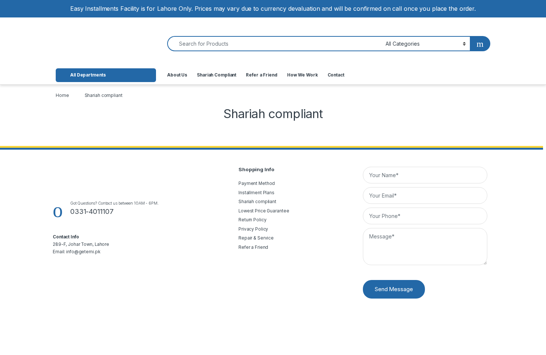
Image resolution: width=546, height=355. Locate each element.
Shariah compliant (257, 201)
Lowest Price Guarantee (263, 211)
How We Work (302, 75)
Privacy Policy (253, 229)
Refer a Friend (261, 75)
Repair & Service (256, 238)
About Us (177, 75)
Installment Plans (256, 192)
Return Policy (252, 219)
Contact (336, 75)
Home (62, 95)
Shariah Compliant (216, 75)
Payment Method (256, 183)
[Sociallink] (55, 265)
